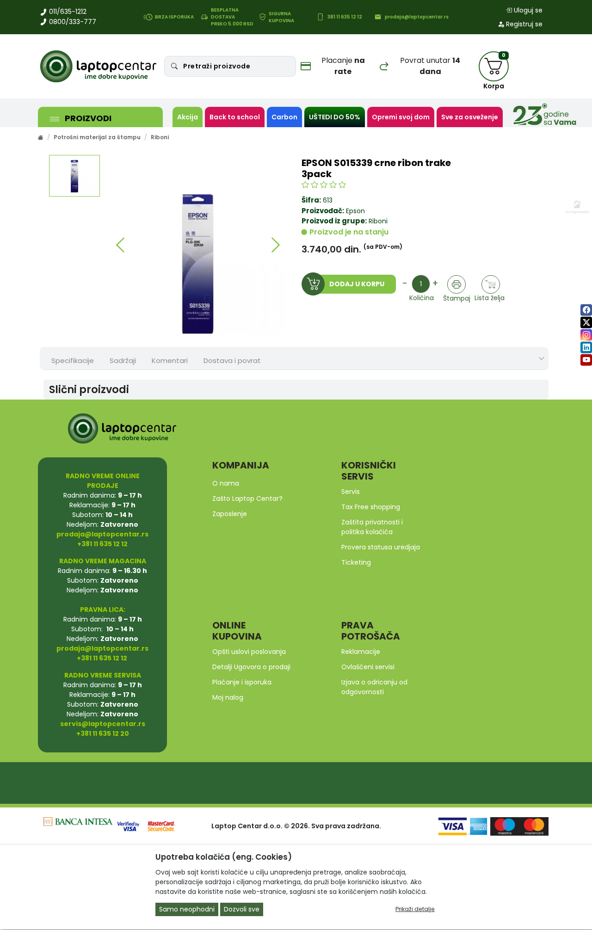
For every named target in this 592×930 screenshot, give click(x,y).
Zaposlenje (229, 513)
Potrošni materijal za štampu (97, 137)
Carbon (284, 117)
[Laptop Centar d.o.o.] (98, 66)
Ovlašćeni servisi (368, 666)
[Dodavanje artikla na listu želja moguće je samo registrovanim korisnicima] (491, 284)
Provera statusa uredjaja (380, 547)
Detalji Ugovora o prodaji (251, 666)
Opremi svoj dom (401, 117)
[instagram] (586, 335)
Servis (350, 491)
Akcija (187, 117)
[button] (120, 245)
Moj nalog (227, 697)
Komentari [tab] (170, 360)
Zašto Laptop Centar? (247, 498)
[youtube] (586, 360)
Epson (355, 211)
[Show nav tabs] (541, 358)
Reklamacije (360, 651)
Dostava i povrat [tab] (232, 360)
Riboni (160, 137)
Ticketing (356, 562)
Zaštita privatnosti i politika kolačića (372, 526)
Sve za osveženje (469, 117)
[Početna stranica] (40, 137)
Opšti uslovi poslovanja (249, 651)
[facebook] (586, 310)
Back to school (235, 117)
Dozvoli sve (241, 909)
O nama (225, 483)
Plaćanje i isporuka (241, 682)
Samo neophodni (187, 909)
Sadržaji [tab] (123, 360)
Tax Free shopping (370, 506)
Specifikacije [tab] (72, 360)
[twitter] (586, 322)
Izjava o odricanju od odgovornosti (374, 686)
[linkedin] (586, 347)
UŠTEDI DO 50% (334, 117)
